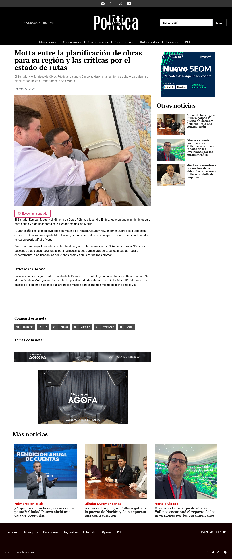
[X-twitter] (120, 3)
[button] (24, 327)
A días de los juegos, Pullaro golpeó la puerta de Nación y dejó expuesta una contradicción (201, 121)
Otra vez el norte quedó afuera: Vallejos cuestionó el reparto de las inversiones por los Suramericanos (201, 147)
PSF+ (189, 42)
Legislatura (124, 42)
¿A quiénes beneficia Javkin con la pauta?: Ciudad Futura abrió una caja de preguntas (44, 512)
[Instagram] (111, 3)
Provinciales (98, 42)
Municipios (72, 42)
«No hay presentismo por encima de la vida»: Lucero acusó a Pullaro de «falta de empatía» (201, 171)
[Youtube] (129, 3)
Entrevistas (149, 42)
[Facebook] (103, 3)
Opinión (172, 42)
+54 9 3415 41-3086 (214, 532)
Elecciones (48, 42)
